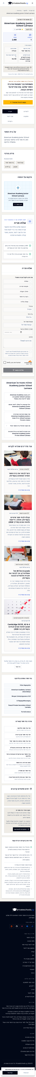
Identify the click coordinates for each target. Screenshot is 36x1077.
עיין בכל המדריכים (27, 1039)
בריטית (19, 10)
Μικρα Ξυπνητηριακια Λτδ (19, 706)
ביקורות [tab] (10, 121)
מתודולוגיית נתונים (27, 1059)
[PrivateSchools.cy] (18, 3)
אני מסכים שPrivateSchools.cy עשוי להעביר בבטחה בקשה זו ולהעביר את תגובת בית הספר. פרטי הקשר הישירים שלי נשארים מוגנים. (16, 353)
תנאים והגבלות (28, 1056)
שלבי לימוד (29, 1003)
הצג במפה (19, 204)
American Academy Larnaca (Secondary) (19, 700)
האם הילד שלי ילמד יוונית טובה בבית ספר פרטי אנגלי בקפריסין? (19, 1035)
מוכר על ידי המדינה (27, 972)
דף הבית (31, 10)
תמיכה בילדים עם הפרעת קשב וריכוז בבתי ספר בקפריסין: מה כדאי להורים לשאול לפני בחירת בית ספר (18, 1017)
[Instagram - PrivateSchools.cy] (20, 936)
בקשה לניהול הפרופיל (19, 102)
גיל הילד (30, 314)
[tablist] (18, 116)
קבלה (31, 961)
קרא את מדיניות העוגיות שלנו (11, 1069)
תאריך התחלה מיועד (26, 329)
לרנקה (25, 10)
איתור (31, 982)
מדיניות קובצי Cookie (26, 1052)
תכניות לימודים (28, 1006)
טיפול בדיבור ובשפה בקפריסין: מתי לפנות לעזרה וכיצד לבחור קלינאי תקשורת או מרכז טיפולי (18, 1029)
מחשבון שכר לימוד (27, 958)
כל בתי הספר (29, 947)
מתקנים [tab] (26, 116)
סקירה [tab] (10, 111)
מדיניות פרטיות (28, 1049)
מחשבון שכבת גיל (27, 968)
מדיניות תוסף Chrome (26, 1063)
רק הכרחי (24, 1073)
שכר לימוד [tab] (10, 116)
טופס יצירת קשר (28, 1066)
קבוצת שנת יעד (28, 321)
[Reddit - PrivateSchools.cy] (10, 936)
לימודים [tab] (26, 111)
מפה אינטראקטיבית (27, 975)
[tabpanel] (18, 149)
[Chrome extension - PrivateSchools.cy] (31, 936)
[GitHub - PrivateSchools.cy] (15, 936)
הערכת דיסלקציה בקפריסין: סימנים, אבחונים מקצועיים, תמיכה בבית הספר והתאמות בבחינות (18, 1024)
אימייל (31, 306)
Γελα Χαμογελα (23, 695)
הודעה (31, 337)
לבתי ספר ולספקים (27, 992)
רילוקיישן (30, 995)
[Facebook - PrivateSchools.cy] (26, 936)
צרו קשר (17, 676)
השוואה (30, 979)
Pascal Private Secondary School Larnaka (18, 716)
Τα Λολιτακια (24, 721)
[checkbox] (30, 281)
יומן (32, 965)
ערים (31, 999)
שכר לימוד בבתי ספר (26, 954)
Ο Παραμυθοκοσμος (22, 710)
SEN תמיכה (29, 950)
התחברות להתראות (19, 839)
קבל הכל (9, 1073)
